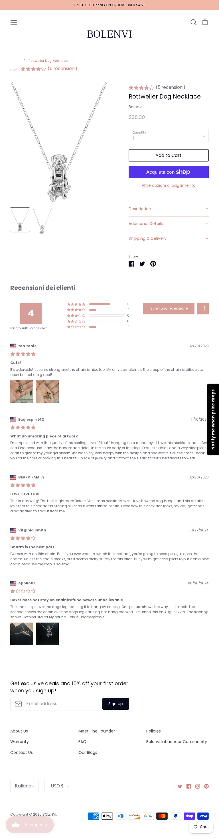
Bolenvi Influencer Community (176, 741)
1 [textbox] (133, 138)
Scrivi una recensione (169, 308)
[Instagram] (195, 786)
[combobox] (169, 135)
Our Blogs (87, 752)
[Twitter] (177, 786)
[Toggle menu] (14, 22)
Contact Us (21, 752)
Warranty (19, 741)
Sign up (115, 704)
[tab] (169, 209)
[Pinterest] (204, 786)
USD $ (57, 786)
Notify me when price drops (213, 419)
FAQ (82, 741)
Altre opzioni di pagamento (169, 185)
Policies (153, 731)
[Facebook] (186, 786)
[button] (203, 308)
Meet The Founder (96, 731)
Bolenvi (136, 107)
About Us (19, 731)
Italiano (23, 786)
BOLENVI (109, 34)
